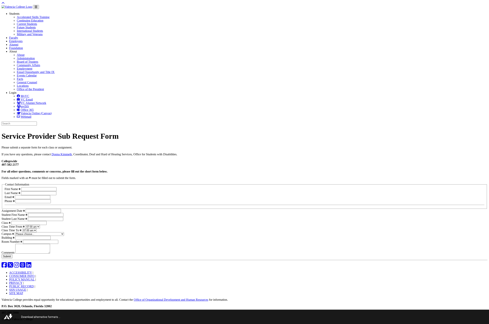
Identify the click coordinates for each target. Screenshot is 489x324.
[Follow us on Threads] (22, 266)
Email (8, 197)
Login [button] (12, 92)
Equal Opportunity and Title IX (36, 72)
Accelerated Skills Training (33, 17)
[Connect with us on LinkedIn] (28, 266)
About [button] (13, 51)
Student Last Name (13, 218)
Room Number (11, 241)
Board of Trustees (27, 61)
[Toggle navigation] (36, 7)
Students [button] (14, 13)
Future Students (26, 27)
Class (5, 222)
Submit (7, 256)
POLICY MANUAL (22, 279)
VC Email (27, 99)
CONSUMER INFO (22, 276)
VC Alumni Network (33, 103)
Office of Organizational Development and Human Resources (171, 299)
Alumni (13, 44)
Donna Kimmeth (62, 154)
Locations (23, 85)
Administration (26, 58)
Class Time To (11, 230)
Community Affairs (28, 65)
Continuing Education (30, 20)
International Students (30, 30)
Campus (7, 233)
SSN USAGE (17, 289)
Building (7, 237)
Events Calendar (27, 75)
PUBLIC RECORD (21, 286)
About (20, 54)
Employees (16, 41)
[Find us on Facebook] (4, 266)
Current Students (27, 24)
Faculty (13, 37)
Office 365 (27, 109)
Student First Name (14, 214)
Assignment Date (12, 210)
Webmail (26, 116)
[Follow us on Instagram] (16, 266)
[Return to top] (3, 3)
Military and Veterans (30, 34)
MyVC (25, 96)
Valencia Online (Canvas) (36, 113)
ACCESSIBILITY (20, 272)
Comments (8, 252)
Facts (20, 79)
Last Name (12, 193)
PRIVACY (15, 283)
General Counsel (27, 82)
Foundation (16, 48)
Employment (24, 68)
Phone (9, 201)
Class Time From (12, 226)
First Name (12, 189)
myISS (25, 106)
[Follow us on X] (10, 266)
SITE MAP (16, 293)
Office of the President (30, 89)
